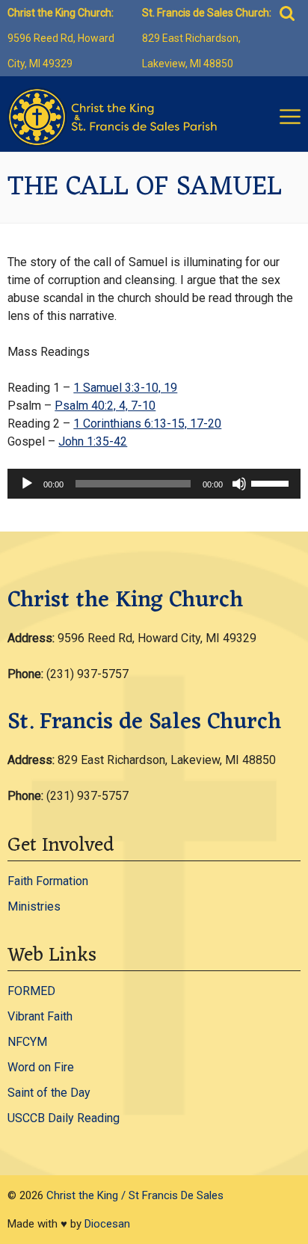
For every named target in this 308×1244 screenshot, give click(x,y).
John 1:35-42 (92, 441)
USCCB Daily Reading (63, 1118)
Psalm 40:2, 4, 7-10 (105, 405)
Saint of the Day (48, 1093)
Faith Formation (47, 881)
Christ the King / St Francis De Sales (135, 1195)
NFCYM (27, 1042)
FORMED (31, 991)
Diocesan (107, 1224)
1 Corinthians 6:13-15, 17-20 (147, 423)
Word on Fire (40, 1067)
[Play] (26, 483)
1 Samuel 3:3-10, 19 (125, 388)
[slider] (272, 482)
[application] (153, 484)
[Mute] (239, 483)
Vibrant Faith (40, 1016)
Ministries (34, 906)
